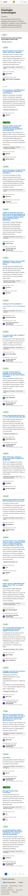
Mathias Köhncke (10, 159)
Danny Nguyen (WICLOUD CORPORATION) (12, 323)
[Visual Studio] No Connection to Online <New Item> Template (13, 51)
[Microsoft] (14, 2)
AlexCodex (8, 196)
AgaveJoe (8, 572)
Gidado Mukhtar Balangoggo (13, 79)
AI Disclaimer (4, 886)
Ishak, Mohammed (10, 397)
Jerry (7, 567)
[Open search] (21, 2)
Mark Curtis (8, 696)
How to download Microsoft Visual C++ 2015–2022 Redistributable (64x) (14, 416)
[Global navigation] (1, 2)
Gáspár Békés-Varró (10, 439)
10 (20, 874)
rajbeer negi (8, 739)
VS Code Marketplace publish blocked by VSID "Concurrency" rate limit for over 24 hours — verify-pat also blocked (13, 832)
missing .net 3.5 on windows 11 (12, 304)
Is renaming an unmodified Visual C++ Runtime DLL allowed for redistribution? (13, 91)
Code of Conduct (5, 892)
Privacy (9, 888)
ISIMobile (8, 153)
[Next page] (23, 874)
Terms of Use (19, 890)
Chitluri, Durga (9, 243)
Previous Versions (13, 886)
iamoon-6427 (9, 73)
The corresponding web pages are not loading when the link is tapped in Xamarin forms (13, 629)
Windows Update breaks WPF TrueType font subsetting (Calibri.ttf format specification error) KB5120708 (12, 128)
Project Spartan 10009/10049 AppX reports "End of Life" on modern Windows (13, 585)
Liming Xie (8, 857)
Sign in (25, 1)
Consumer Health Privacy (7, 890)
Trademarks (15, 892)
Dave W (7, 773)
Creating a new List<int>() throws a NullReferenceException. (14, 671)
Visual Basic (6, 757)
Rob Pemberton (9, 524)
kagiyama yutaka (10, 529)
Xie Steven (8, 287)
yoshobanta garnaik (11, 317)
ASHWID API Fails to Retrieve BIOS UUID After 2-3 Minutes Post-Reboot (14, 262)
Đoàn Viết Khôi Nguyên (11, 610)
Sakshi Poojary (9, 654)
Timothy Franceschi (10, 488)
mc (6, 813)
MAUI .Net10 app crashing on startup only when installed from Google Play (13, 458)
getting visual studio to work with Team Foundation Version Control (13, 500)
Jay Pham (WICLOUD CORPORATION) (11, 249)
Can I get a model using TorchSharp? (10, 791)
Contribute (3, 888)
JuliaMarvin (8, 201)
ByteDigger (8, 483)
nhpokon (8, 115)
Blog (20, 886)
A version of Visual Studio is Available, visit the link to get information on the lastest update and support (14, 374)
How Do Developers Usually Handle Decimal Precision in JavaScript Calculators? (14, 171)
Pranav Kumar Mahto (11, 354)
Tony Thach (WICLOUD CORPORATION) (11, 702)
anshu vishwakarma (11, 660)
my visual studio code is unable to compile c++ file (13, 335)
